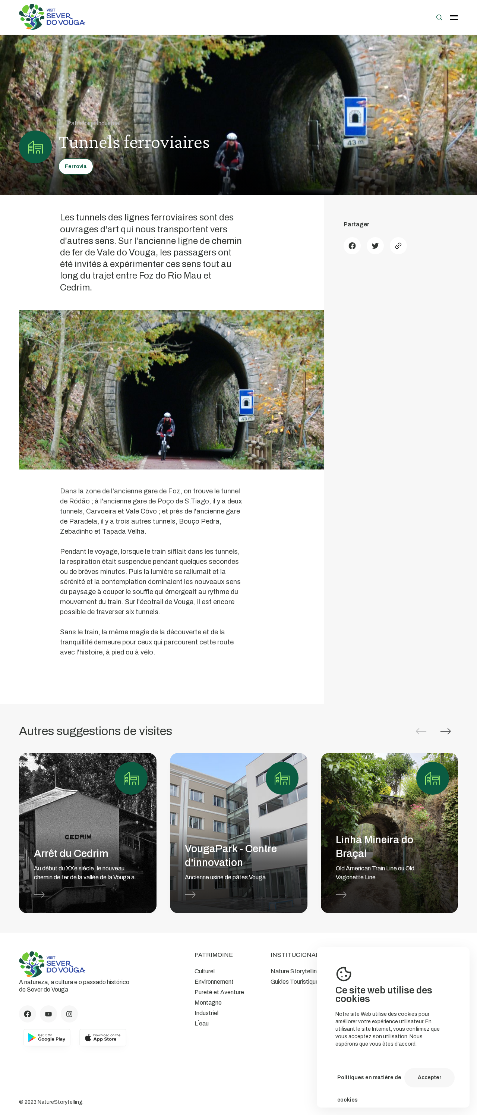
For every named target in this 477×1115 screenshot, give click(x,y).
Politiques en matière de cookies (369, 1082)
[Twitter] (375, 245)
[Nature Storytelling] (52, 28)
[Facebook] (352, 245)
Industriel (206, 1013)
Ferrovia (76, 166)
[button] (445, 731)
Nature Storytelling (295, 971)
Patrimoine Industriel (93, 123)
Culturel (205, 971)
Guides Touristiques (296, 982)
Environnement (214, 982)
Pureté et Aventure (219, 992)
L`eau (202, 1023)
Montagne (208, 1002)
